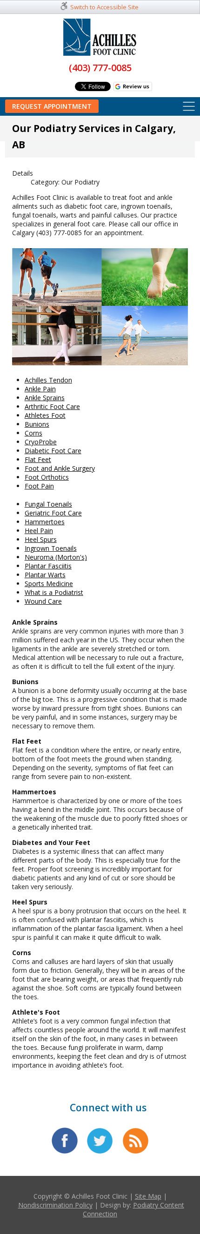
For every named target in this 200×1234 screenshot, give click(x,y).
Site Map (148, 1196)
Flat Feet (38, 459)
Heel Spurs (41, 539)
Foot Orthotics (47, 477)
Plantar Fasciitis (48, 565)
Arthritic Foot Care (52, 406)
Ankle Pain (40, 388)
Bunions (37, 424)
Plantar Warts (45, 574)
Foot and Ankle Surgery (60, 468)
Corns (33, 433)
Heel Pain (39, 530)
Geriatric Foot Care (53, 512)
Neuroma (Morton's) (56, 557)
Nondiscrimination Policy (55, 1205)
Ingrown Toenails (51, 548)
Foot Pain (39, 486)
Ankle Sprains (45, 397)
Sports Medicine (49, 583)
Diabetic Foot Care (53, 450)
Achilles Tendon (48, 380)
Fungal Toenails (48, 504)
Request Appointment (52, 106)
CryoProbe (41, 441)
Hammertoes (45, 521)
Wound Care (43, 601)
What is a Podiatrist (54, 592)
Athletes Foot (45, 415)
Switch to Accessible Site (104, 7)
